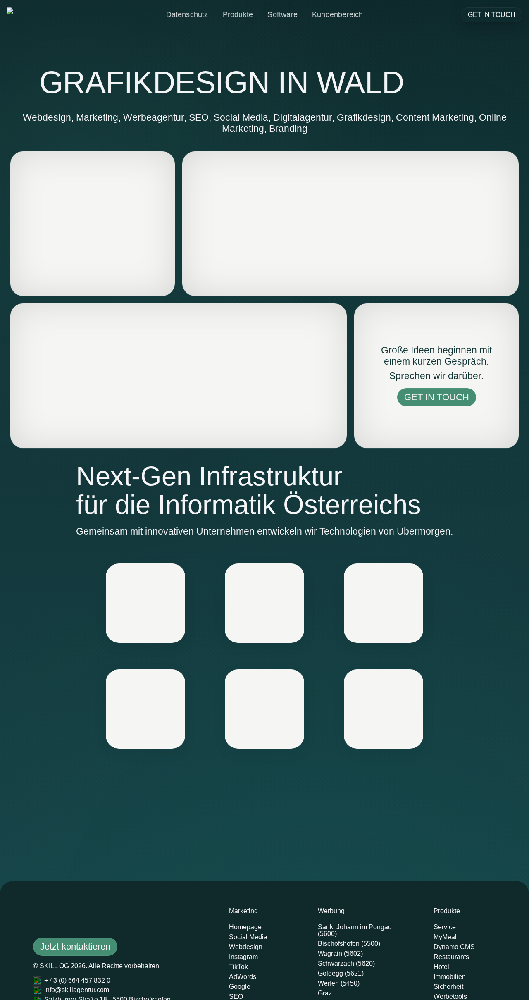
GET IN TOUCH (491, 14)
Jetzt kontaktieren (75, 946)
